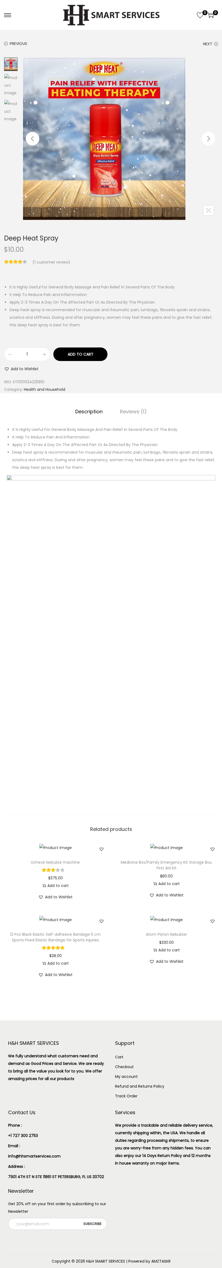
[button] (21, 369)
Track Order (126, 1096)
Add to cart (80, 354)
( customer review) (51, 262)
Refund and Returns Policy (139, 1086)
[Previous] (32, 138)
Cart (119, 1057)
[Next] (208, 138)
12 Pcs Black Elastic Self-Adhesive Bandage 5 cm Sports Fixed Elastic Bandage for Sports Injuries (55, 937)
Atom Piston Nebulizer (166, 934)
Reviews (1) (133, 411)
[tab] (89, 411)
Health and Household (44, 389)
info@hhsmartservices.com (34, 1156)
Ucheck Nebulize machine (55, 862)
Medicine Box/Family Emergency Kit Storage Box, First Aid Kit (166, 865)
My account (126, 1076)
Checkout (124, 1066)
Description (89, 411)
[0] (200, 15)
